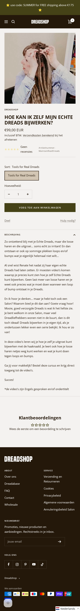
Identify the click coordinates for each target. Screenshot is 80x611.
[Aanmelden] (59, 541)
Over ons (10, 476)
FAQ (7, 490)
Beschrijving (12, 234)
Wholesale (11, 504)
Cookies (49, 488)
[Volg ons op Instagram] (17, 564)
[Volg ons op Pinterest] (25, 564)
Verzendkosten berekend (38, 135)
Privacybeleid (52, 495)
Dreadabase (12, 483)
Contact (9, 498)
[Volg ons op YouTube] (34, 564)
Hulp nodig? (68, 220)
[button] (67, 608)
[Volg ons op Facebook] (8, 564)
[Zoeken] (13, 21)
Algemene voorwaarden (59, 502)
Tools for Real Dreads (21, 175)
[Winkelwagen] (70, 22)
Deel (7, 220)
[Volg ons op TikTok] (42, 564)
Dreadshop (11, 109)
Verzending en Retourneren (53, 479)
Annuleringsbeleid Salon (59, 509)
